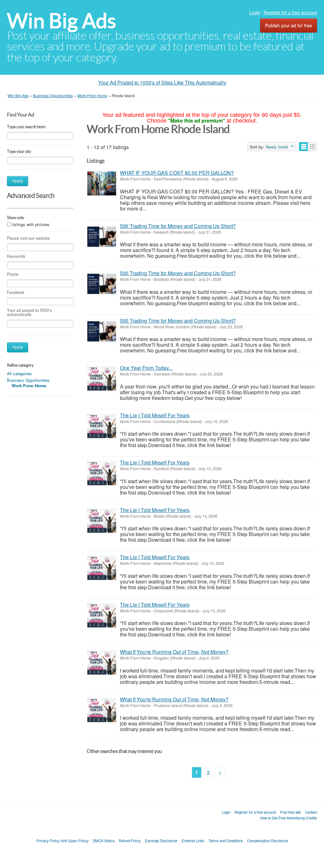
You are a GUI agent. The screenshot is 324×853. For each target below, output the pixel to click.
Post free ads (290, 812)
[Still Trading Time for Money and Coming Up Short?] (102, 236)
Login (254, 12)
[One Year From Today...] (102, 378)
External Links (193, 840)
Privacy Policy (48, 840)
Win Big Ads (61, 20)
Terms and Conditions (226, 840)
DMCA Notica (104, 840)
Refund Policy (130, 840)
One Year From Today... (146, 367)
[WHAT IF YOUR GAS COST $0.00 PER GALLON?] (102, 183)
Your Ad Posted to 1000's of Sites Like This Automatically (162, 82)
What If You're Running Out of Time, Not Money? (174, 651)
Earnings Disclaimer (161, 840)
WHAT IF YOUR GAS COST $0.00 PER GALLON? (177, 172)
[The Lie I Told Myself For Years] (102, 426)
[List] (303, 146)
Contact (311, 812)
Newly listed (277, 147)
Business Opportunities (28, 380)
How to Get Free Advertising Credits (288, 817)
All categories (19, 373)
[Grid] (312, 146)
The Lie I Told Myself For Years (155, 415)
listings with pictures (31, 224)
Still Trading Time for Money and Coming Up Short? (178, 226)
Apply (17, 181)
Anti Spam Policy (75, 840)
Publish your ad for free (288, 25)
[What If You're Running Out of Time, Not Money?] (102, 662)
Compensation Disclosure (267, 840)
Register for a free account (290, 12)
